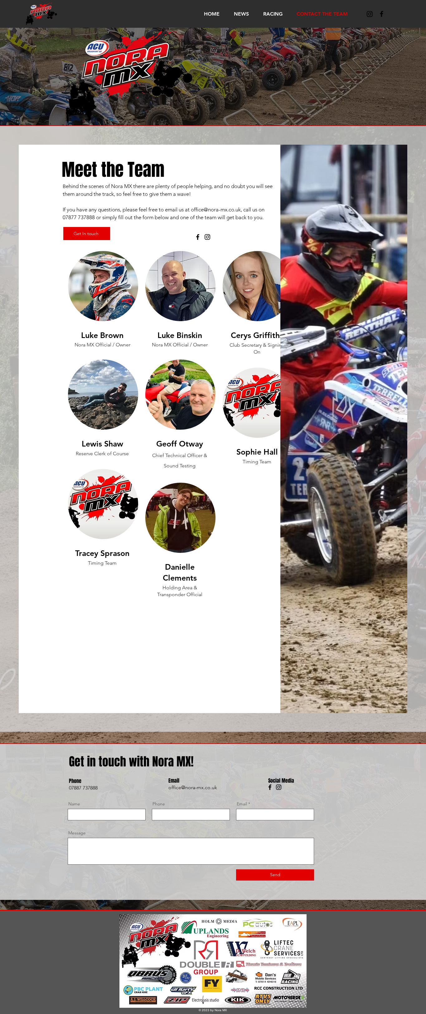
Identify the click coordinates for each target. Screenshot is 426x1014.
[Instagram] (370, 14)
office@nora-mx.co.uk (216, 209)
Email (242, 804)
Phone (158, 804)
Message (77, 833)
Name (74, 804)
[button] (269, 13)
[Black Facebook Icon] (381, 14)
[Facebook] (197, 237)
